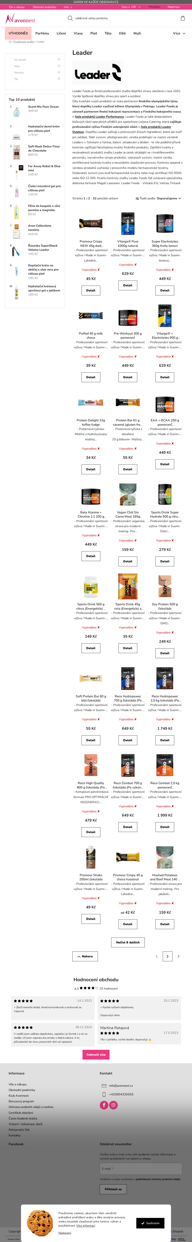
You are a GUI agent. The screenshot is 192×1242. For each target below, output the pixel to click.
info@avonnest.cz (119, 1086)
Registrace (172, 7)
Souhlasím (151, 1223)
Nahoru (86, 956)
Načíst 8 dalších (126, 942)
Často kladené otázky (21, 1118)
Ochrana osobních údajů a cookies (29, 1107)
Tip (35, 79)
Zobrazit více (94, 1055)
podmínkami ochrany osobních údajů (156, 1179)
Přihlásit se (112, 1189)
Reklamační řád (17, 1130)
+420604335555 (120, 1094)
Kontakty (13, 1135)
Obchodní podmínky (43, 7)
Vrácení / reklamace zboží (24, 1124)
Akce (35, 66)
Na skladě (35, 60)
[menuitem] (17, 33)
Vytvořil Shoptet (171, 1231)
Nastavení (63, 1233)
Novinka (35, 72)
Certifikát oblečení (19, 1113)
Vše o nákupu (15, 7)
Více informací (84, 1226)
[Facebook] (102, 1105)
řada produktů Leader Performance (98, 117)
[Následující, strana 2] (166, 956)
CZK (133, 7)
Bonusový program (20, 1101)
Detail (89, 290)
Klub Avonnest (17, 1096)
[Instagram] (112, 1105)
